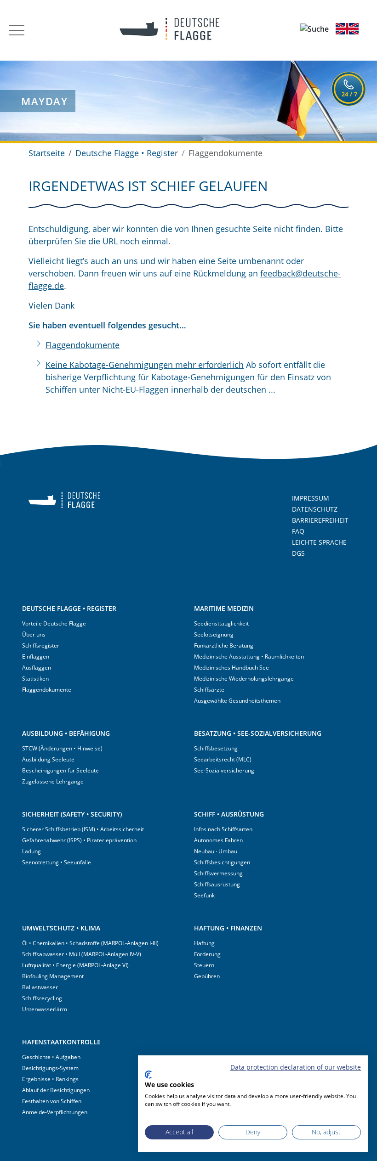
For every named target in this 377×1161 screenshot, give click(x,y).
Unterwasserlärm (44, 1009)
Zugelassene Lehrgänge (53, 781)
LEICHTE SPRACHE (319, 542)
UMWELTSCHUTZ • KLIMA (61, 928)
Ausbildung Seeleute (48, 759)
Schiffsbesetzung (216, 748)
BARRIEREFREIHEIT (320, 520)
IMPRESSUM (310, 498)
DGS (298, 553)
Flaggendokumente (83, 344)
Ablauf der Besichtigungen (56, 1090)
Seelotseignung (214, 634)
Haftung (204, 943)
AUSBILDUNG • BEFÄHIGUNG (66, 733)
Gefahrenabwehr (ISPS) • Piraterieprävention (79, 840)
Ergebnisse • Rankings (50, 1079)
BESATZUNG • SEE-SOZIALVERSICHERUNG (257, 733)
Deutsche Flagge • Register (126, 152)
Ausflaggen (36, 667)
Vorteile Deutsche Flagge (54, 623)
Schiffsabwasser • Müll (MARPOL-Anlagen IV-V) (81, 954)
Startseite (47, 152)
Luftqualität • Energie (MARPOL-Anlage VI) (75, 965)
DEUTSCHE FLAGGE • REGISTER (69, 608)
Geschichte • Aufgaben (51, 1057)
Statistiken (35, 678)
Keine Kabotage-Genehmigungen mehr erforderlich (145, 364)
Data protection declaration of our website (295, 1067)
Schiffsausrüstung (217, 884)
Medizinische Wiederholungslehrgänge (244, 678)
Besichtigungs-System (50, 1068)
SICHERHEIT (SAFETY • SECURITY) (72, 814)
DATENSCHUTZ (314, 509)
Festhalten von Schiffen (51, 1101)
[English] (347, 28)
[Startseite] (163, 30)
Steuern (204, 965)
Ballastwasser (40, 987)
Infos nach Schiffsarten (223, 829)
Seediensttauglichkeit (221, 623)
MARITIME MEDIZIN (224, 608)
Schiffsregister (40, 645)
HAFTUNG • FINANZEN (228, 928)
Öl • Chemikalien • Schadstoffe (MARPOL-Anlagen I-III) (90, 943)
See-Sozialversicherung (224, 770)
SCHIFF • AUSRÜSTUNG (229, 814)
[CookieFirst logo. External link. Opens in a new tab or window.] (148, 1075)
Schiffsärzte (209, 689)
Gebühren (207, 976)
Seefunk (204, 895)
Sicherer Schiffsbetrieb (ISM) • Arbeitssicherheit (83, 829)
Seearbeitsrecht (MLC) (222, 759)
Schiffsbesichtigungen (222, 862)
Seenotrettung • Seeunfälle (56, 862)
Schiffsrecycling (42, 998)
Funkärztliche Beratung (223, 645)
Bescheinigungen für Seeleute (60, 770)
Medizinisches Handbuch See (231, 667)
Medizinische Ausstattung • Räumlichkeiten (249, 656)
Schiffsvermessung (218, 873)
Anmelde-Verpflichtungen (54, 1112)
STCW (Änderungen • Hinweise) (62, 748)
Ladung (31, 851)
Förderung (207, 954)
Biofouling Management (53, 976)
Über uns (34, 634)
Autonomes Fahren (218, 840)
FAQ (298, 531)
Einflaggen (35, 656)
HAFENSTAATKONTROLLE (61, 1041)
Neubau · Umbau (215, 851)
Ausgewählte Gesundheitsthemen (237, 700)
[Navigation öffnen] (16, 30)
